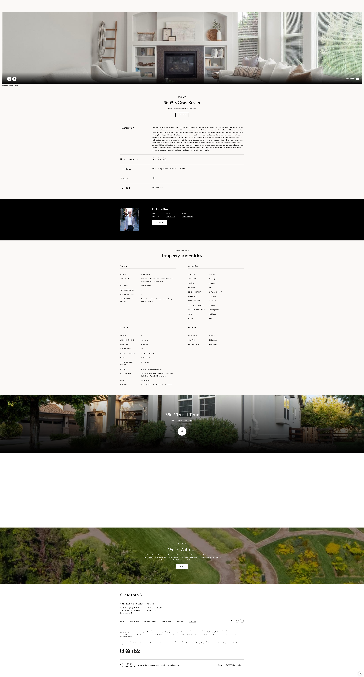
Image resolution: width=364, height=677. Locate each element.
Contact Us (192, 621)
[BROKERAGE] (242, 621)
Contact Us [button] (182, 566)
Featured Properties (150, 621)
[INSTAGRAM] (236, 621)
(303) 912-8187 (170, 216)
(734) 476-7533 (134, 608)
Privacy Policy (238, 665)
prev (9, 79)
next (14, 79)
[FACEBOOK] (231, 621)
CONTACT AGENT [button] (159, 222)
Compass (165, 631)
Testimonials (180, 621)
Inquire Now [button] (182, 115)
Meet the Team (134, 621)
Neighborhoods (166, 621)
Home (122, 621)
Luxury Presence (173, 665)
